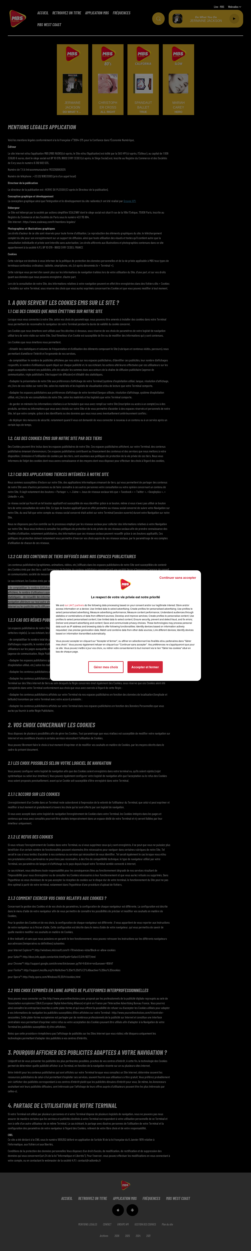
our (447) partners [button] (74, 605)
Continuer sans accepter (177, 577)
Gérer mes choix (106, 667)
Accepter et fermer (145, 667)
